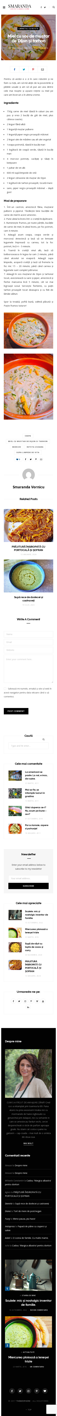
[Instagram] (28, 1391)
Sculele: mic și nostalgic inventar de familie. (36, 914)
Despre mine (21, 1165)
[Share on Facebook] (14, 69)
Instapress (10, 1226)
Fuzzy (7, 1218)
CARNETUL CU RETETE (28, 28)
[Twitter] (20, 1391)
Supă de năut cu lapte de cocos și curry (34, 947)
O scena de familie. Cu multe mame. (30, 1237)
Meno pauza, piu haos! (24, 1218)
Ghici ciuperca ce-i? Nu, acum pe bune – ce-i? (36, 810)
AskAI (7, 1237)
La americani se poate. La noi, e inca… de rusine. (36, 775)
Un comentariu (37, 1367)
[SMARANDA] (19, 7)
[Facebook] (12, 1391)
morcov (16, 447)
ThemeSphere (23, 1401)
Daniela (8, 1203)
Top (29, 1409)
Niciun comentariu (39, 1310)
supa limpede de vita (27, 452)
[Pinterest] (33, 69)
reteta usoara (35, 447)
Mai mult (28, 1143)
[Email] (42, 69)
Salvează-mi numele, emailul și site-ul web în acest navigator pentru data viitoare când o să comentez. (28, 692)
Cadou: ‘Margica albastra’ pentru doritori (31, 1245)
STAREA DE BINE (29, 1295)
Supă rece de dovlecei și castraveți (32, 1203)
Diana (8, 1211)
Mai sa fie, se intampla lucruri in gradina (35, 793)
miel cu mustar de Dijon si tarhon (27, 441)
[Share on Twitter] (24, 69)
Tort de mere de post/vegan (27, 1211)
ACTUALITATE (29, 1352)
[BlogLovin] (45, 1391)
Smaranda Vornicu (21, 48)
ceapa (28, 436)
